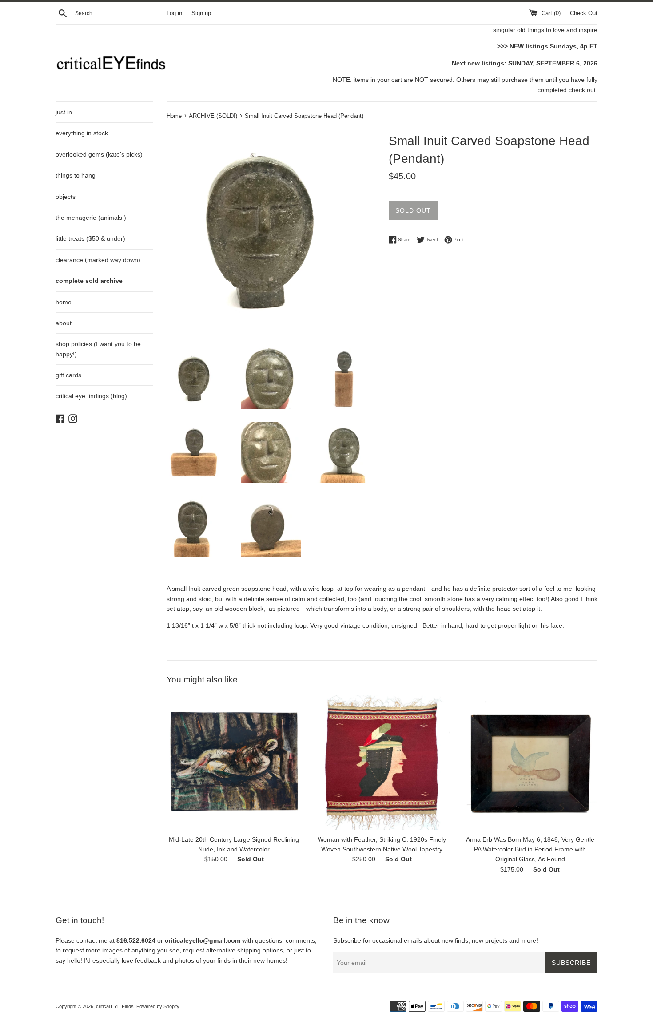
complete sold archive (89, 280)
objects (66, 196)
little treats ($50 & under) (90, 238)
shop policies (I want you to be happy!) (98, 348)
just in (64, 112)
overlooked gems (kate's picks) (99, 154)
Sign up (201, 13)
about (64, 323)
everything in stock (82, 133)
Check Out (583, 13)
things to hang (76, 175)
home (64, 302)
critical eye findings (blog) (91, 396)
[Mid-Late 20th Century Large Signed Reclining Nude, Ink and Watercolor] (234, 762)
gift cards (68, 375)
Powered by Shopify (157, 1006)
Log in (174, 13)
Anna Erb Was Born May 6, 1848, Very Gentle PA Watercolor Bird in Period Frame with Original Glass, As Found (530, 849)
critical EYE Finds (115, 1006)
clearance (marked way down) (98, 259)
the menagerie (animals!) (91, 217)
